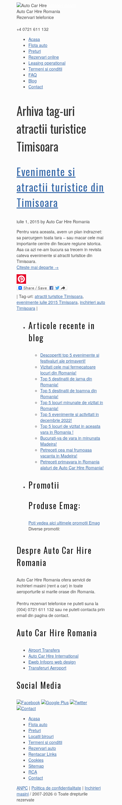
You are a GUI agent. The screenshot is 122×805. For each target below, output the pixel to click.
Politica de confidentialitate (56, 788)
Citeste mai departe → (38, 267)
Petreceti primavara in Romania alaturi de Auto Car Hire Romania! (72, 465)
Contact (35, 87)
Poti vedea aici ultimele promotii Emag (64, 523)
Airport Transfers (44, 650)
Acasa (34, 39)
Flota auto (37, 45)
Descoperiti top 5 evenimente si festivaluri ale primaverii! (69, 358)
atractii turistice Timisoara (59, 296)
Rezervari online (43, 57)
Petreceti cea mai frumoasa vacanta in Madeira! (66, 453)
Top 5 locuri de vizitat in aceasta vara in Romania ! (70, 429)
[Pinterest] (61, 279)
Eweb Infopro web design (52, 662)
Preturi (34, 51)
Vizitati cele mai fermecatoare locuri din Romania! (68, 370)
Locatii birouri (41, 736)
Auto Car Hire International (53, 656)
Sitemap (36, 766)
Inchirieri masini (61, 5)
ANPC (22, 788)
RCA (32, 772)
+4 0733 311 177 (33, 23)
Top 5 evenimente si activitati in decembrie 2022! (69, 417)
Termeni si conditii (45, 69)
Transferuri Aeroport (47, 668)
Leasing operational (46, 63)
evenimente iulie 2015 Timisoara (47, 302)
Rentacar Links (42, 754)
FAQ (32, 75)
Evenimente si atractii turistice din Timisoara (60, 187)
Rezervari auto (42, 748)
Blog (32, 81)
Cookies (36, 760)
